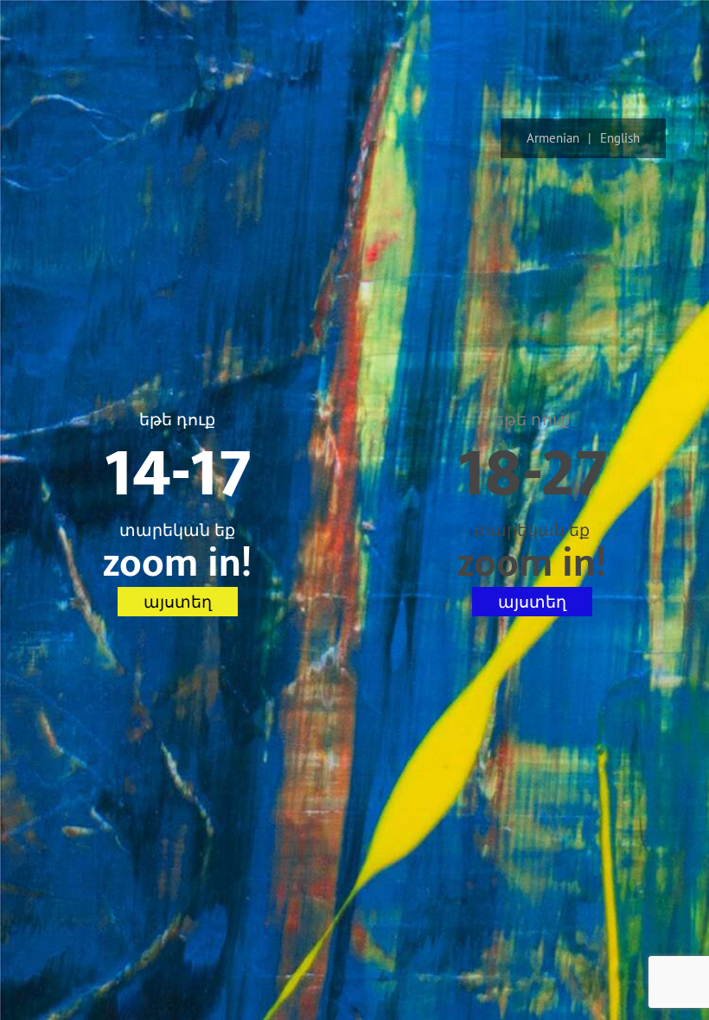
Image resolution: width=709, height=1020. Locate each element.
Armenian (553, 138)
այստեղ (178, 601)
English (620, 138)
